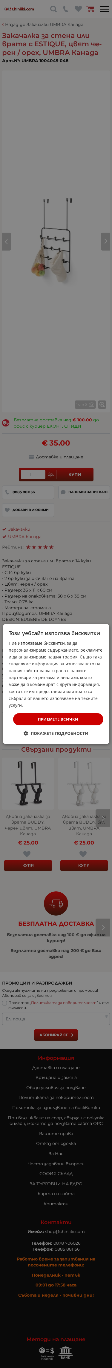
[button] (56, 733)
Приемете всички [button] (58, 719)
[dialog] (56, 684)
